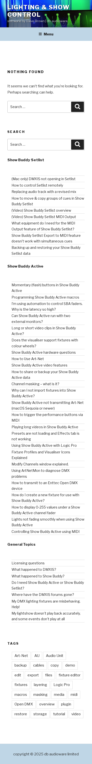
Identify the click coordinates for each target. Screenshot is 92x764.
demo (70, 665)
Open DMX (23, 704)
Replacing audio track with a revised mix (44, 192)
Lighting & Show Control (38, 11)
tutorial (59, 714)
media (59, 694)
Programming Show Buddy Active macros (45, 297)
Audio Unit (54, 655)
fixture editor (69, 675)
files (48, 675)
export (33, 675)
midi (74, 694)
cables (38, 665)
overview (47, 704)
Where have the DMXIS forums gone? (43, 594)
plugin (66, 704)
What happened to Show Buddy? (38, 576)
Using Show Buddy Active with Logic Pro (44, 445)
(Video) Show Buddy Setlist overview (41, 210)
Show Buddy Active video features (39, 365)
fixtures (20, 685)
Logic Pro (61, 685)
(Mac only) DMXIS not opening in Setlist (44, 179)
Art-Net (21, 655)
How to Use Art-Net (28, 359)
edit (17, 675)
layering (40, 685)
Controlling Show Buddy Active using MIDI (45, 531)
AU (36, 655)
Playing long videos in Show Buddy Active (45, 427)
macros (20, 694)
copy (55, 665)
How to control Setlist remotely (37, 185)
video (76, 714)
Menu (48, 34)
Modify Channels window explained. (40, 464)
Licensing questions (28, 563)
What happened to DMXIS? (34, 569)
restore (20, 714)
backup (20, 665)
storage (40, 714)
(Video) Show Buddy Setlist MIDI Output (44, 217)
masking (40, 694)
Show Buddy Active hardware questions (44, 352)
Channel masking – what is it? (35, 384)
